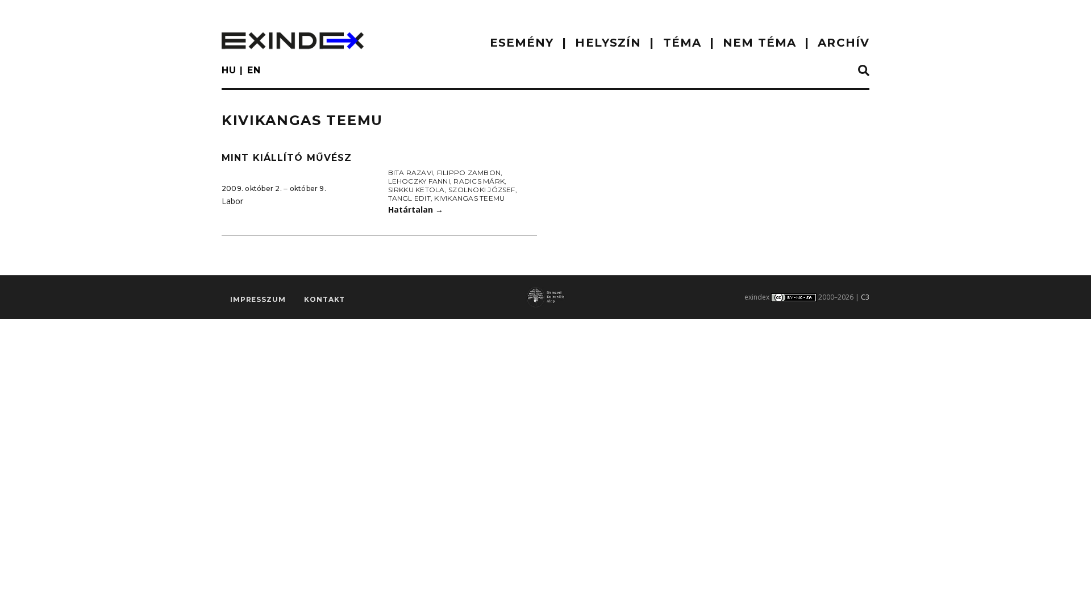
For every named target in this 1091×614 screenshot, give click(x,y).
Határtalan (415, 209)
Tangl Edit (409, 198)
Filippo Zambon (469, 172)
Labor (232, 201)
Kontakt (324, 299)
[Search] (863, 71)
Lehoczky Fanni (419, 181)
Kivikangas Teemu (469, 198)
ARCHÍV (843, 42)
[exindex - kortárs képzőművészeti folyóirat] (293, 41)
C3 (865, 297)
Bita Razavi (411, 172)
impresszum (257, 299)
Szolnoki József (481, 189)
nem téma (759, 42)
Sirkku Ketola (416, 189)
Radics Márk (479, 181)
